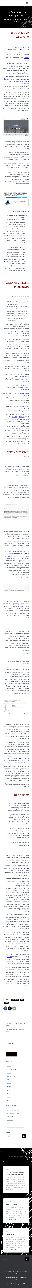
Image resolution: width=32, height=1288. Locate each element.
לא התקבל (7, 261)
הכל (22, 999)
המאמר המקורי (15, 466)
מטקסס (15, 417)
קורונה (6, 1002)
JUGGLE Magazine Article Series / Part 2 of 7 (16, 1278)
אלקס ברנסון (24, 385)
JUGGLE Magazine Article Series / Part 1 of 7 (16, 1272)
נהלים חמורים (22, 606)
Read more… (10, 1189)
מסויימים (6, 351)
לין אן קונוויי (10, 1123)
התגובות (26, 58)
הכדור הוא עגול (11, 1116)
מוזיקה (8, 1090)
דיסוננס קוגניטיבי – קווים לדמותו (15, 1127)
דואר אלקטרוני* (10, 1043)
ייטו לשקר (10, 556)
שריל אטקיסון (24, 393)
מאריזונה (21, 417)
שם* (7, 1035)
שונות (8, 1097)
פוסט (21, 49)
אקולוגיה (9, 1073)
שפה (8, 1100)
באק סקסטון (24, 374)
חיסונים (9, 1086)
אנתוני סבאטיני (23, 406)
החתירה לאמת (15, 999)
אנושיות (9, 1066)
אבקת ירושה (10, 1120)
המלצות (9, 1083)
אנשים (6, 348)
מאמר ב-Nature (24, 868)
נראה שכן (9, 957)
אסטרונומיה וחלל (11, 1069)
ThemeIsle (22, 1284)
